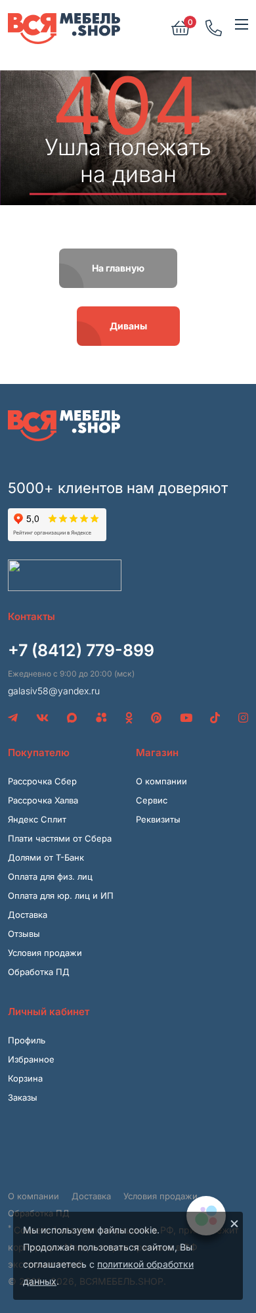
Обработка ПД (39, 972)
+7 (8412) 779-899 (81, 650)
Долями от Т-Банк (46, 857)
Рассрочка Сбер (42, 781)
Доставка (27, 914)
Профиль (26, 1040)
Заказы (22, 1097)
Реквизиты (158, 819)
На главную (118, 268)
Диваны (128, 325)
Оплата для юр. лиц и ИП (61, 895)
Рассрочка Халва (43, 800)
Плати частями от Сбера (60, 838)
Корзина (25, 1078)
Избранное (31, 1059)
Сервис (151, 800)
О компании (161, 781)
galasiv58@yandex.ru (54, 690)
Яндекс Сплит (37, 819)
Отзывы (24, 933)
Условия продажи (45, 952)
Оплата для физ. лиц (50, 876)
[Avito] (101, 718)
